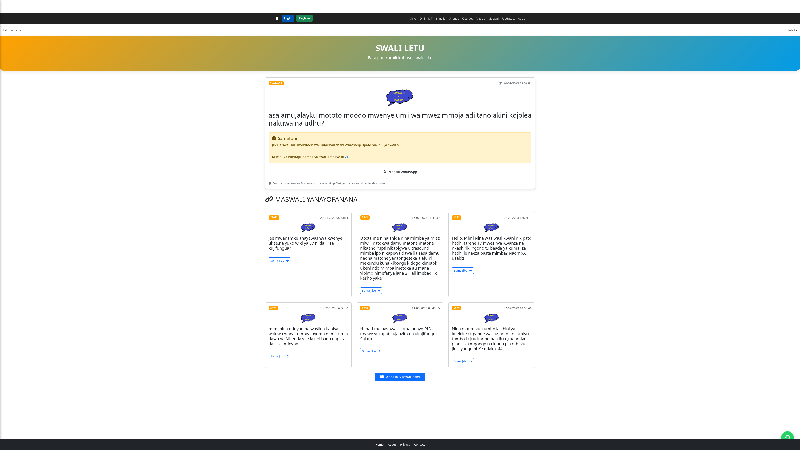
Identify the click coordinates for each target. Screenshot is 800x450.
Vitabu (480, 18)
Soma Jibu (277, 260)
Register (304, 18)
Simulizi (441, 18)
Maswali (493, 18)
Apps (521, 18)
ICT (430, 18)
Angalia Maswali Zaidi (402, 377)
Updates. (508, 18)
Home (379, 444)
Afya (413, 18)
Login (287, 18)
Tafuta (792, 30)
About (392, 444)
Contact (419, 444)
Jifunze (454, 18)
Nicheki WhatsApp (402, 171)
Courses (467, 18)
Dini (422, 18)
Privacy (405, 444)
